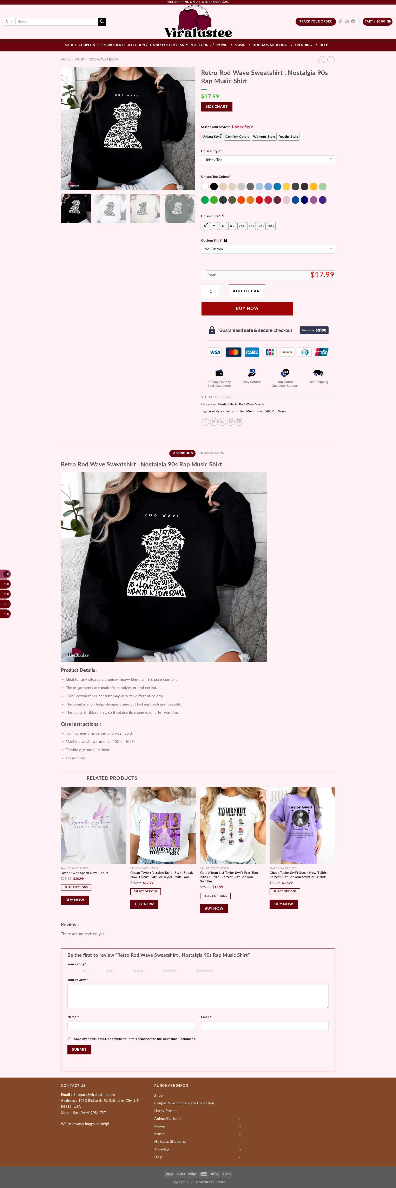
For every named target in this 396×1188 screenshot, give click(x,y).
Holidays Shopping (270, 45)
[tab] (182, 453)
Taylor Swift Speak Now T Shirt (84, 873)
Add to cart (248, 291)
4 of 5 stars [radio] (154, 970)
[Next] (187, 128)
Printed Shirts (227, 404)
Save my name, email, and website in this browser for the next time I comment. (135, 1039)
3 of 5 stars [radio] (124, 970)
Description (182, 453)
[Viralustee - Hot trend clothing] (198, 22)
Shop (69, 45)
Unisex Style (211, 151)
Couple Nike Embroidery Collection (112, 45)
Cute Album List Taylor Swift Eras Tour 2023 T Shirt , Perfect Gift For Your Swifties (229, 877)
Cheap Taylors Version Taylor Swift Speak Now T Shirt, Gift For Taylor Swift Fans (161, 875)
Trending (303, 45)
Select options (76, 887)
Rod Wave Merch (104, 59)
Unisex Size (210, 216)
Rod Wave (279, 411)
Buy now (247, 309)
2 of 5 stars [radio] (97, 970)
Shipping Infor (211, 453)
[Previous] (68, 128)
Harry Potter (162, 45)
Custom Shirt (213, 240)
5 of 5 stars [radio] (187, 970)
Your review (77, 980)
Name (73, 1017)
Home (65, 59)
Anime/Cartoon (194, 45)
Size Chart (217, 106)
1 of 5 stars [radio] (74, 970)
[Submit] (102, 22)
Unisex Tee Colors (215, 176)
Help (324, 45)
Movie (221, 45)
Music (240, 45)
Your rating (77, 964)
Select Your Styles (215, 127)
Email (206, 1017)
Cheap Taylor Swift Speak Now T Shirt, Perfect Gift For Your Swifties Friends (299, 875)
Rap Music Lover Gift (255, 411)
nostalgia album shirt (224, 411)
